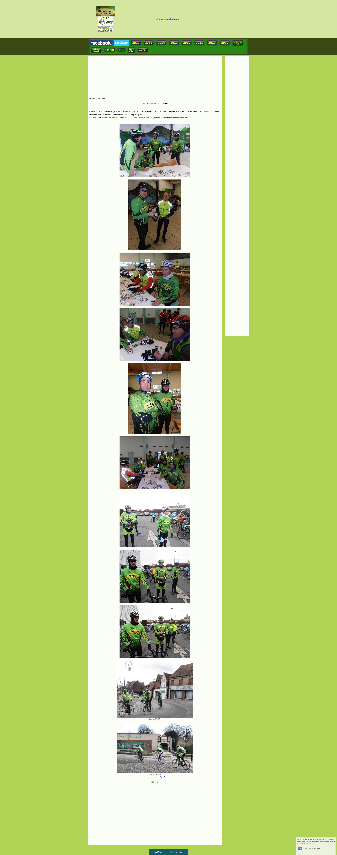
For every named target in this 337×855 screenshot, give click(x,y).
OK (300, 848)
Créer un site (176, 852)
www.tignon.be (161, 777)
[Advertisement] (154, 77)
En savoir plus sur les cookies (311, 848)
